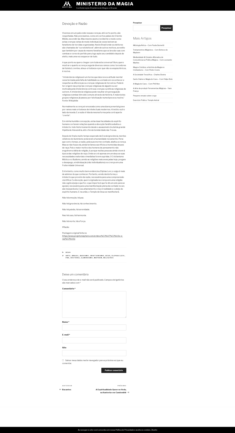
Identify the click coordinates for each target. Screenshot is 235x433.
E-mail (66, 335)
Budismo (84, 256)
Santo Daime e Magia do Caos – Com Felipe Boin (153, 79)
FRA (67, 258)
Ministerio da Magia (105, 3)
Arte (68, 256)
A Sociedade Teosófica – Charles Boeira (149, 75)
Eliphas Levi (118, 256)
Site (64, 347)
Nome (65, 322)
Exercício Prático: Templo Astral (146, 100)
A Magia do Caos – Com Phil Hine (146, 84)
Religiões (108, 258)
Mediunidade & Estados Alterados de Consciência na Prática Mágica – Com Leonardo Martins (152, 60)
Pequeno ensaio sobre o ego (145, 96)
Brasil (75, 256)
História (75, 258)
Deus (68, 252)
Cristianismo (97, 256)
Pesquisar (137, 23)
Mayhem (98, 258)
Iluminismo (87, 258)
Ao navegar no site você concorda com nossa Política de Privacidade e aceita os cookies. (114, 430)
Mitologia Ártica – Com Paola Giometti (148, 45)
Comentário (69, 289)
